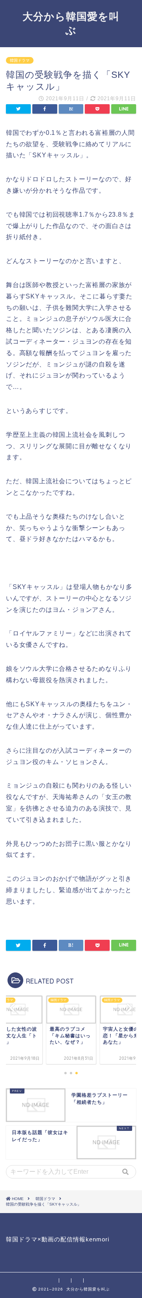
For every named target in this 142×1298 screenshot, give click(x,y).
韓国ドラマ (20, 60)
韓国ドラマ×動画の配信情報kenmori (57, 1239)
